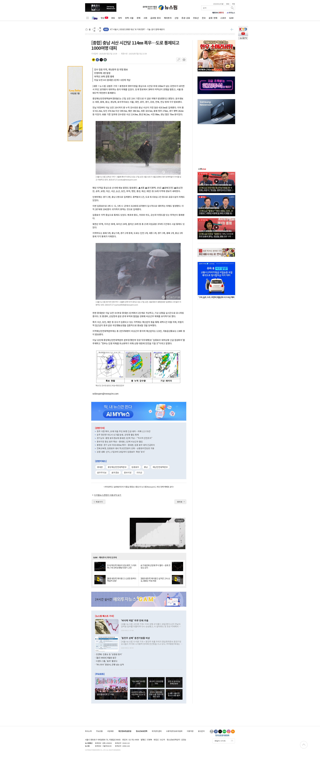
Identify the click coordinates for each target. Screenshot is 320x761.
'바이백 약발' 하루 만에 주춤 (134, 620)
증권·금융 (186, 17)
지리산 (139, 472)
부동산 (196, 17)
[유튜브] (212, 731)
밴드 (105, 59)
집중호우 (135, 467)
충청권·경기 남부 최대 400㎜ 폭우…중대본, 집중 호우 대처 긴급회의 (126, 445)
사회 (145, 17)
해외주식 (218, 12)
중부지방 (128, 472)
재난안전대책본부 (160, 467)
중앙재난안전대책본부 (117, 467)
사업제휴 (110, 731)
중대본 (100, 467)
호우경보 (115, 472)
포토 (113, 17)
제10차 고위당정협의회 (156, 682)
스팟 (202, 168)
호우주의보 (101, 472)
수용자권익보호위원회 (174, 731)
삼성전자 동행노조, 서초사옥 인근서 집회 (138, 694)
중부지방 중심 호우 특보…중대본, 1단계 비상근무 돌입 (120, 441)
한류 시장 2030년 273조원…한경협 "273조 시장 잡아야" (132, 29)
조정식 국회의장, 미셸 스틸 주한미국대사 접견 (156, 694)
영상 (102, 17)
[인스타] (228, 731)
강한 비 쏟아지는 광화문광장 (174, 682)
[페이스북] (216, 731)
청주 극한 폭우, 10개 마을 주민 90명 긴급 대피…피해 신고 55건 (123, 431)
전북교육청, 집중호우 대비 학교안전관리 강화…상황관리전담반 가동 (125, 448)
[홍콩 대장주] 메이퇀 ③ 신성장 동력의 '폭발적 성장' (121, 579)
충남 (146, 467)
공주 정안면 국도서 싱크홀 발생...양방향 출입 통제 (118, 434)
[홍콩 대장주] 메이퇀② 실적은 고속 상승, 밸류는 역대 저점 (155, 579)
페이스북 (97, 59)
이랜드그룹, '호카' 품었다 (106, 661)
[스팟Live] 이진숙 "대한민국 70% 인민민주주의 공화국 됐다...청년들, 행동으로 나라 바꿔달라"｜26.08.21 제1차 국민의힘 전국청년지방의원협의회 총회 (216, 235)
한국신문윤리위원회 (222, 735)
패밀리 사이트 (220, 741)
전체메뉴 (87, 18)
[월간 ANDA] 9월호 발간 (106, 657)
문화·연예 (213, 17)
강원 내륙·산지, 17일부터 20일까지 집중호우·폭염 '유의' (121, 451)
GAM (231, 17)
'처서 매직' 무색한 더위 (138, 682)
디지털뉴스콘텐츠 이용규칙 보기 (107, 495)
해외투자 (168, 17)
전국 (204, 17)
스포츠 (223, 17)
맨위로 (179, 502)
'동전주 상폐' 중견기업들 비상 (135, 638)
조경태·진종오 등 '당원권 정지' (109, 654)
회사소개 (88, 731)
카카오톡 (93, 59)
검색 (232, 7)
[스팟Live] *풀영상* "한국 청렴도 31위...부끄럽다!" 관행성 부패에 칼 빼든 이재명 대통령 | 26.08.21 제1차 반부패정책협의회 (216, 212)
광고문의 (201, 731)
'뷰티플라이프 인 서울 (105, 694)
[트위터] (220, 731)
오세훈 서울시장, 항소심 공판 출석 (174, 694)
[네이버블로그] (224, 731)
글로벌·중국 (155, 17)
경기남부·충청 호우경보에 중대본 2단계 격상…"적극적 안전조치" (124, 438)
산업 (176, 17)
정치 (120, 17)
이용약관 (190, 731)
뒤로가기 (99, 502)
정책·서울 (129, 17)
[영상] (216, 182)
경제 (138, 17)
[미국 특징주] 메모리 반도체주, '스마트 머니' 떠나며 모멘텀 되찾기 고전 (121, 566)
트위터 (101, 59)
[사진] (106, 626)
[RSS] (233, 731)
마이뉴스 (231, 12)
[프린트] (184, 60)
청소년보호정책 (141, 731)
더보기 (232, 29)
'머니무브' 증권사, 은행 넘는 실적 (110, 664)
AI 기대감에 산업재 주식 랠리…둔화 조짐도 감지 (155, 566)
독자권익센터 (157, 731)
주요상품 (99, 731)
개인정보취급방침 (124, 731)
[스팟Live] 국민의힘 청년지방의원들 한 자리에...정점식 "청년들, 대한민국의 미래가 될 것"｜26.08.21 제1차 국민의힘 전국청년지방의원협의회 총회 (216, 189)
